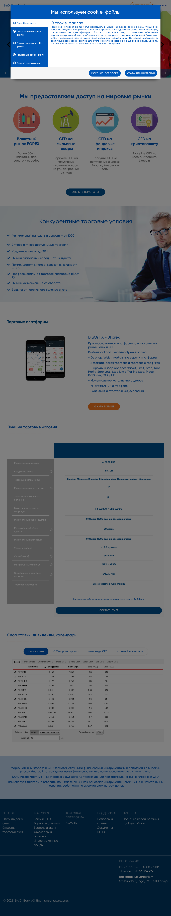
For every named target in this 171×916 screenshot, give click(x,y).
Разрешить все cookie (104, 73)
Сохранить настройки (141, 73)
